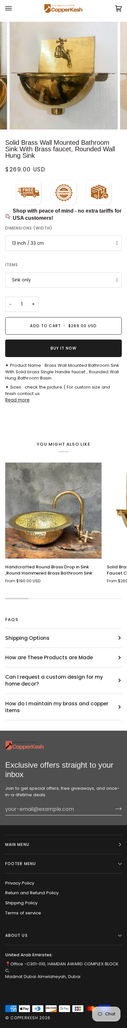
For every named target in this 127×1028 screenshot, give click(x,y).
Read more (17, 400)
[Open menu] (15, 8)
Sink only (21, 280)
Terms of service (23, 913)
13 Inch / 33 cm (28, 243)
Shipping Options (27, 638)
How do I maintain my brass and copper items (56, 707)
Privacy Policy (19, 883)
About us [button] (16, 935)
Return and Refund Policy (32, 893)
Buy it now (63, 348)
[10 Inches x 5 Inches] (53, 511)
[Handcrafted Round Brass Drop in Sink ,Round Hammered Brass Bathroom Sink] (53, 511)
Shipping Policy (21, 903)
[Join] (113, 809)
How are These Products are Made (49, 657)
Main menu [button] (17, 844)
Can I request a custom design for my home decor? (54, 680)
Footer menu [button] (20, 863)
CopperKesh (24, 1018)
